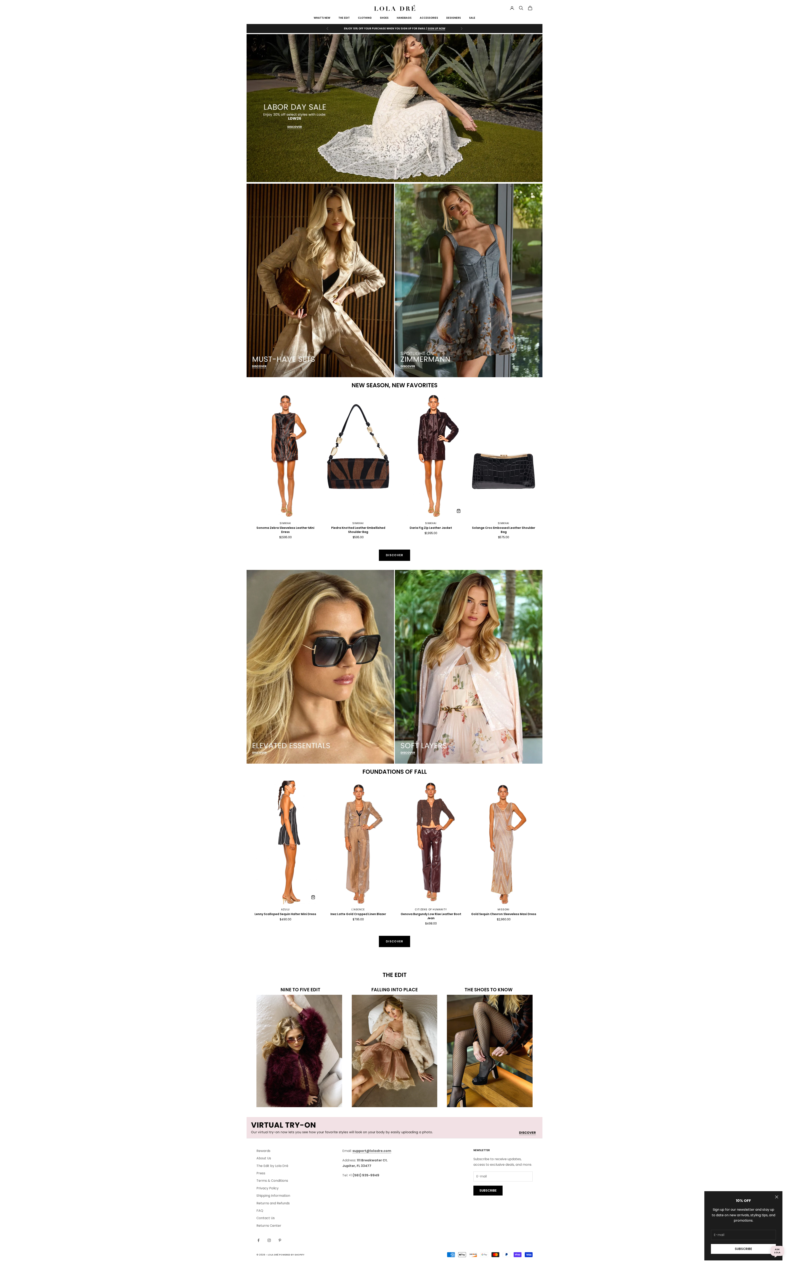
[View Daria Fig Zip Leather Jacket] (458, 510)
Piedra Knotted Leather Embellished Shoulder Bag (358, 530)
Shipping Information (273, 1195)
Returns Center (268, 1225)
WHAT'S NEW (322, 18)
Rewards (263, 1150)
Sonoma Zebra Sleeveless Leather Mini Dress (285, 530)
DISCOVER (394, 941)
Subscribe (743, 1249)
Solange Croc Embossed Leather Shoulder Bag (503, 530)
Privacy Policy (267, 1188)
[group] (394, 108)
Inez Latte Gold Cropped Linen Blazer (358, 914)
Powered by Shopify (291, 1254)
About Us (263, 1158)
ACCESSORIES (429, 18)
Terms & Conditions (272, 1180)
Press (260, 1173)
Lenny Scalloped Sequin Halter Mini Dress (285, 914)
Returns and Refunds (273, 1203)
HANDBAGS (404, 18)
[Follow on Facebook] (258, 1240)
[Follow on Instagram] (269, 1240)
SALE (472, 18)
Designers (453, 18)
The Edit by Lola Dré (272, 1165)
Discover (394, 555)
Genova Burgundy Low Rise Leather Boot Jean (431, 916)
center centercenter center (274, 397)
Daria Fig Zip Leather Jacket (431, 528)
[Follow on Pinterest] (280, 1240)
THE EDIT (344, 18)
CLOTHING (365, 18)
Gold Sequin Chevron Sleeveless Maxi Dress (503, 914)
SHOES (384, 18)
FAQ (259, 1210)
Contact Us (265, 1218)
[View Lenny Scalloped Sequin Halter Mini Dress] (313, 897)
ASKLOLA (777, 1251)
